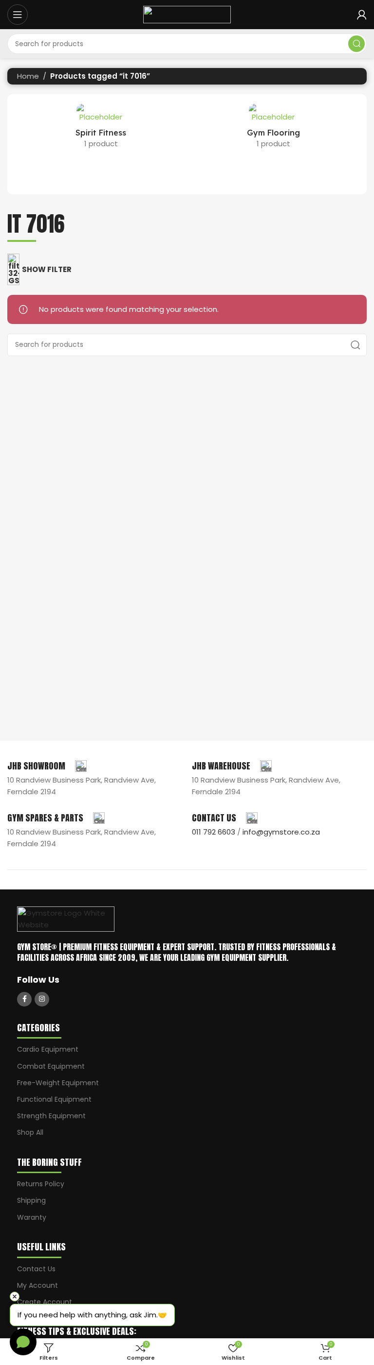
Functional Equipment (54, 1099)
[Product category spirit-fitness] (101, 129)
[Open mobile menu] (17, 14)
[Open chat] (23, 1342)
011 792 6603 (213, 832)
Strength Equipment (51, 1116)
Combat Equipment (51, 1066)
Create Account (44, 1302)
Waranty (31, 1217)
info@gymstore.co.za (281, 832)
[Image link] (65, 918)
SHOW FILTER (47, 269)
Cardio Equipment (47, 1049)
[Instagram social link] (42, 999)
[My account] (362, 14)
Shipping (31, 1200)
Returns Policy (40, 1184)
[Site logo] (187, 14)
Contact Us (36, 1269)
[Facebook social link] (24, 999)
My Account (37, 1285)
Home (28, 76)
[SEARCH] (356, 43)
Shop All (30, 1132)
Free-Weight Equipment (58, 1083)
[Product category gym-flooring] (273, 129)
